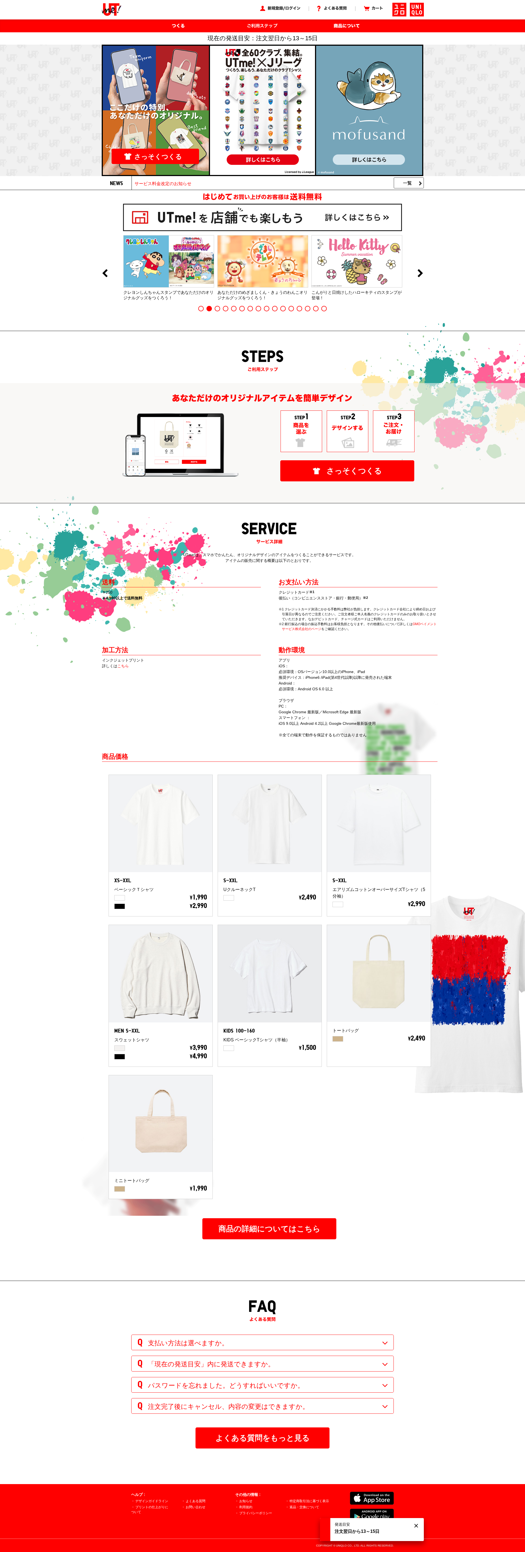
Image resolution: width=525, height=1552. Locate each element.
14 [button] (307, 308)
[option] (169, 267)
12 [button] (291, 308)
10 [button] (275, 308)
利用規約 (245, 1507)
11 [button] (283, 308)
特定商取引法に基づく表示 (309, 1501)
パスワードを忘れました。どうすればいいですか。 (226, 1385)
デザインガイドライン (151, 1501)
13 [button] (299, 308)
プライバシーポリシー (255, 1513)
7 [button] (250, 308)
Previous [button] (104, 274)
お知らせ (245, 1501)
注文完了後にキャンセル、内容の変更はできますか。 (228, 1406)
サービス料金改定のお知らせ (163, 183)
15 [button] (316, 308)
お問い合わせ (195, 1507)
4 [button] (225, 308)
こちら (123, 666)
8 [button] (258, 308)
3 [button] (217, 308)
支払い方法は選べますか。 (188, 1343)
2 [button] (209, 308)
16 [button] (324, 308)
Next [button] (420, 274)
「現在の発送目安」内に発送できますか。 (211, 1364)
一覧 (407, 183)
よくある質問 (195, 1501)
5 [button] (234, 308)
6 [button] (242, 308)
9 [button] (266, 308)
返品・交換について (304, 1507)
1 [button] (201, 308)
